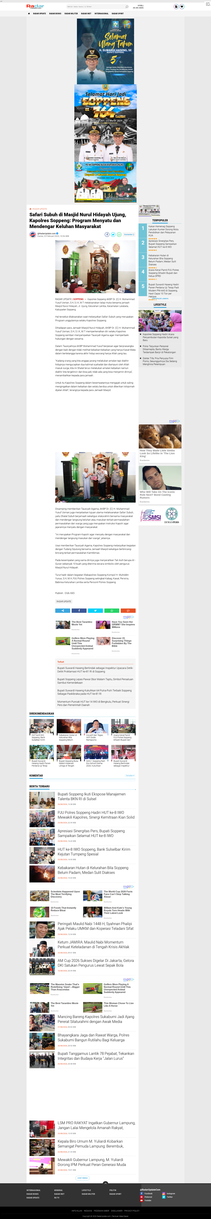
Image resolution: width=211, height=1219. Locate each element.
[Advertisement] (40, 283)
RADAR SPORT (118, 13)
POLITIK (113, 1190)
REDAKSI (88, 1211)
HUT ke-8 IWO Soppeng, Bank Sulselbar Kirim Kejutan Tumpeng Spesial (94, 851)
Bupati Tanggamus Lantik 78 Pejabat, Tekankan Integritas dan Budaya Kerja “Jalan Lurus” (96, 1056)
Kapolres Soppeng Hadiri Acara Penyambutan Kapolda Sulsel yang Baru (160, 337)
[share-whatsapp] (119, 234)
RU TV (56, 1198)
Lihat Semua (83, 1178)
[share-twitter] (113, 234)
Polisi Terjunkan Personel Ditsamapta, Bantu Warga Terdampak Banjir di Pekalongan (159, 349)
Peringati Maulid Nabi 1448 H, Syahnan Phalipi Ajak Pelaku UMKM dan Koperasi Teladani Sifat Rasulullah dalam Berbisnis (95, 929)
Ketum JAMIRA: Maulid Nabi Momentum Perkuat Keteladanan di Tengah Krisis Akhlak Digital (93, 947)
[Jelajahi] (207, 4)
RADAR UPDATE (39, 13)
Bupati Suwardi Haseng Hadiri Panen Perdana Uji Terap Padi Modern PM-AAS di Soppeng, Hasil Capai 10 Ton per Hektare (164, 290)
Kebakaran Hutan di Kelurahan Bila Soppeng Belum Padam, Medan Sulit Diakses (93, 870)
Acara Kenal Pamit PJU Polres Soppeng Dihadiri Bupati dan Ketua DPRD (164, 273)
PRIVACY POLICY (131, 1211)
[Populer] (182, 6)
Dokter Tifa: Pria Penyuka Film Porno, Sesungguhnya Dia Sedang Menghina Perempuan (160, 361)
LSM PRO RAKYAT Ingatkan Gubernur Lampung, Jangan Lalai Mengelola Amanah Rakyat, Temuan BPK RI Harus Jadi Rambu (96, 1128)
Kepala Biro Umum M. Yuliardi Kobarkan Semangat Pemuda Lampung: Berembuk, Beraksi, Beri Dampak (91, 1146)
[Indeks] (176, 6)
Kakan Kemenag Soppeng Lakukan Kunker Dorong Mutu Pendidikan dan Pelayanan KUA (164, 231)
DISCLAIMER (116, 1211)
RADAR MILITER (71, 13)
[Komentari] (128, 610)
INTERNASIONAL (102, 13)
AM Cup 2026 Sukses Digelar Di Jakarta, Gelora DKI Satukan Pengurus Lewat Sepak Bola (96, 963)
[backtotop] (105, 1184)
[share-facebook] (107, 234)
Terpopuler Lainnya (160, 299)
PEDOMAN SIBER (101, 1211)
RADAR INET (86, 13)
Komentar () (129, 234)
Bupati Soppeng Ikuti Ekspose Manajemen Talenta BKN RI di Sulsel (92, 796)
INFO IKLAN (77, 1211)
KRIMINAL (58, 1190)
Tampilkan (129, 776)
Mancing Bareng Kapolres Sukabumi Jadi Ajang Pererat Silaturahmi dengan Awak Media (96, 1019)
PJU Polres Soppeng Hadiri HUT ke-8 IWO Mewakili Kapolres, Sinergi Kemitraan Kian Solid (96, 815)
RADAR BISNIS (55, 13)
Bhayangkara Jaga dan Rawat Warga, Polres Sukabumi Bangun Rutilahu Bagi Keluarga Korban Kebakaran (93, 1040)
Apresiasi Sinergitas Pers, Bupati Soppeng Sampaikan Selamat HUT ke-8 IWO (91, 833)
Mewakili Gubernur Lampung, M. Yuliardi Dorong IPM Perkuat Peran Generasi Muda (92, 1162)
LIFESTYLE (86, 1190)
